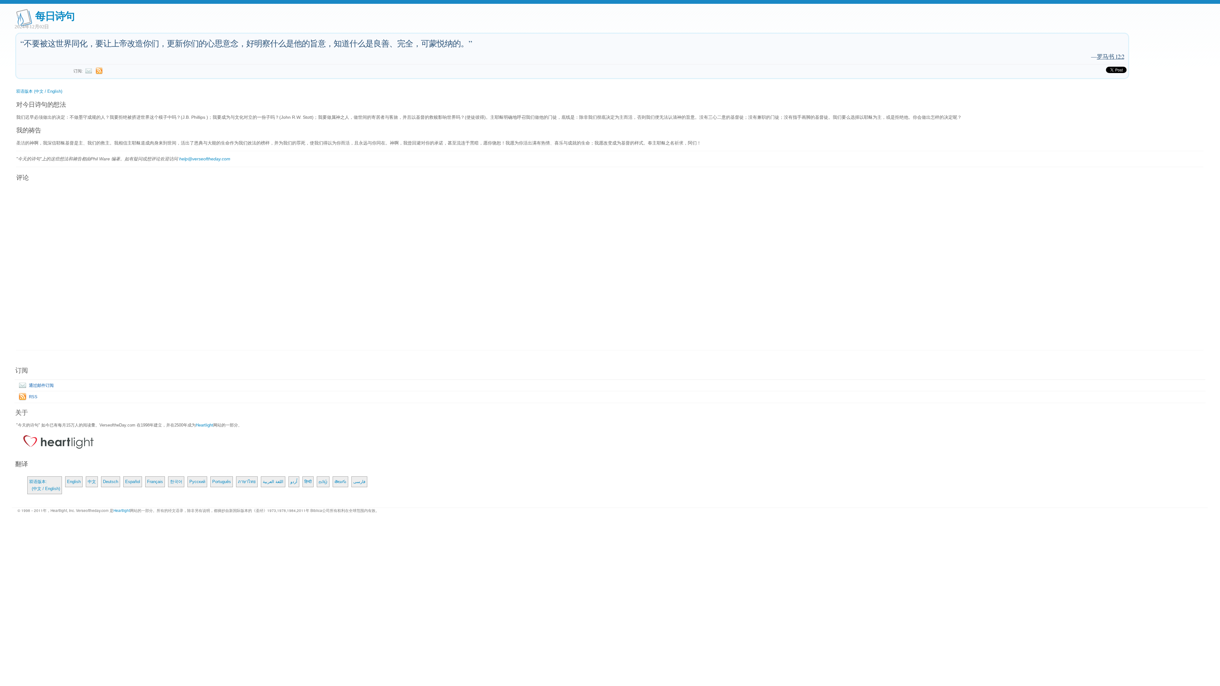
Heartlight (204, 425)
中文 (92, 481)
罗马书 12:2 (1110, 56)
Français (155, 481)
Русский (197, 481)
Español (132, 481)
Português (221, 481)
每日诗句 (54, 15)
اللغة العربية (273, 481)
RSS (33, 396)
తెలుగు (340, 481)
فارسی (359, 481)
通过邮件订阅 (41, 385)
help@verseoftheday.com (204, 158)
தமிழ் (323, 481)
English (74, 481)
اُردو (293, 481)
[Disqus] (609, 266)
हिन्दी (308, 481)
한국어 (176, 481)
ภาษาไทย (247, 481)
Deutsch (110, 481)
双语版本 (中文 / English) (39, 91)
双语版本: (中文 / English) (44, 485)
